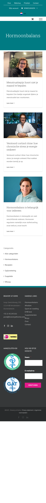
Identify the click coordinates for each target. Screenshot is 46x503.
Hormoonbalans (11, 259)
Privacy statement (27, 410)
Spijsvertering (10, 270)
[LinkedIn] (12, 326)
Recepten (8, 265)
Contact (28, 324)
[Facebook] (4, 326)
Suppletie (9, 276)
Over (27, 321)
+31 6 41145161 (10, 313)
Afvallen (28, 305)
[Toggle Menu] (40, 19)
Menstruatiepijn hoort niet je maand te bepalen (22, 84)
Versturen (33, 385)
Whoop (8, 282)
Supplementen (31, 315)
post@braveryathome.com (14, 317)
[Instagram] (8, 326)
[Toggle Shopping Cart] (32, 19)
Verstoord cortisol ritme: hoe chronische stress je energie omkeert (22, 146)
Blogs (27, 318)
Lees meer (10, 103)
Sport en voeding (32, 308)
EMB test (28, 312)
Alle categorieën (11, 253)
